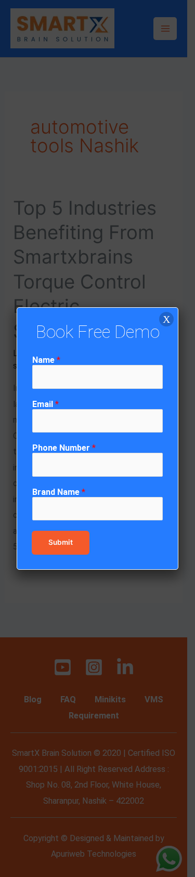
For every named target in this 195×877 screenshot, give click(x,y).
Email (45, 404)
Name (46, 360)
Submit (60, 542)
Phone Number (64, 448)
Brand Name (58, 492)
